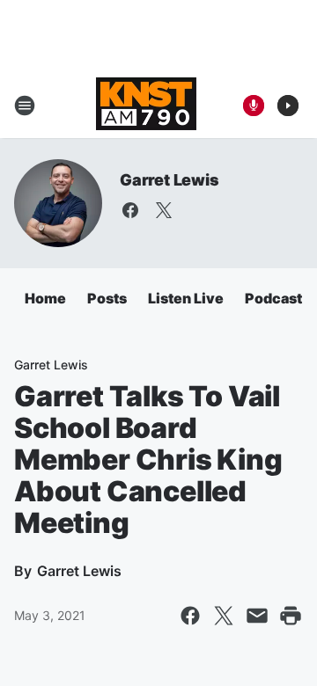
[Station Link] (146, 105)
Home (45, 298)
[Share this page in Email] (257, 615)
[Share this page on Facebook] (190, 615)
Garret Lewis (169, 180)
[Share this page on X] (223, 615)
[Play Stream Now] (288, 105)
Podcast (273, 298)
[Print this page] (290, 615)
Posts (107, 298)
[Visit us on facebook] (130, 210)
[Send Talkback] (253, 105)
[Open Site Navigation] (24, 105)
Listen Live (186, 298)
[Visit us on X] (163, 210)
